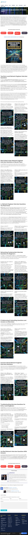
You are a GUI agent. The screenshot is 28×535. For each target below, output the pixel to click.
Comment (2, 501)
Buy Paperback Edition (17, 33)
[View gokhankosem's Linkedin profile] (8, 481)
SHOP (17, 5)
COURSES (2, 5)
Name (2, 498)
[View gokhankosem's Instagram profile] (8, 476)
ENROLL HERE (3, 6)
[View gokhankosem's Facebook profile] (8, 473)
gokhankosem (12, 472)
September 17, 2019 (11, 487)
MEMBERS (13, 5)
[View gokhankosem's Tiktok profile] (8, 478)
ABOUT (25, 5)
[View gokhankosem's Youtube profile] (8, 474)
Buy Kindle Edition (10, 32)
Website (20, 498)
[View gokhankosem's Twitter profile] (8, 479)
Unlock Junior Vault (3, 32)
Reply (16, 487)
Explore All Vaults (24, 32)
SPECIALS (6, 5)
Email (11, 498)
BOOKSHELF (21, 5)
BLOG (10, 5)
